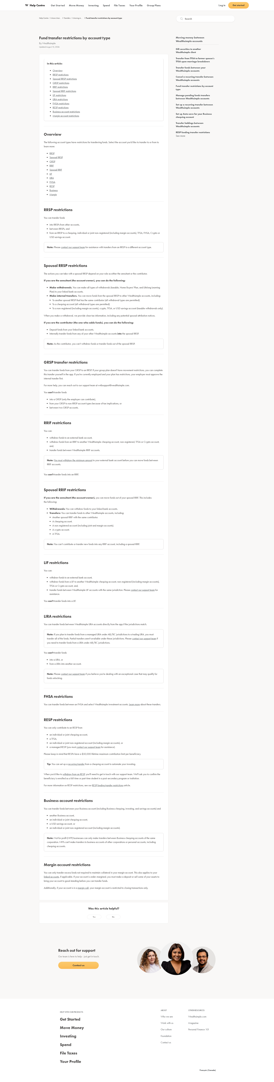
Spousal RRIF (56, 169)
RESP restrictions (60, 107)
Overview (58, 70)
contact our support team (73, 247)
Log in (222, 5)
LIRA (52, 178)
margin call (83, 887)
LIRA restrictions (60, 99)
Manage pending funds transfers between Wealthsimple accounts (193, 97)
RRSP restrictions (60, 74)
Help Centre (44, 18)
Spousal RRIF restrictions (64, 91)
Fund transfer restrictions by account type (104, 18)
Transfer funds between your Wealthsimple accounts (191, 69)
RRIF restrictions (60, 87)
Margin (53, 194)
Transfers (67, 18)
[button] (94, 917)
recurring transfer (76, 764)
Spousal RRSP (56, 157)
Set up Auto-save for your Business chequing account (194, 115)
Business (54, 190)
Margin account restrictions (66, 115)
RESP (52, 186)
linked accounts (51, 876)
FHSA (52, 182)
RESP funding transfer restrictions (107, 785)
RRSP (52, 153)
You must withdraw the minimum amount (73, 460)
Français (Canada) (208, 1070)
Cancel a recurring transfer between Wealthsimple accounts (194, 78)
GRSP (52, 161)
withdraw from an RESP (74, 774)
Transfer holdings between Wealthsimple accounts (189, 125)
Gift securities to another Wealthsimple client (188, 51)
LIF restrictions (59, 95)
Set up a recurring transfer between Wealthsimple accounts (194, 106)
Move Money (56, 18)
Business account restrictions (66, 111)
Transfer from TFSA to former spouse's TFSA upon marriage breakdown (195, 60)
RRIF (52, 165)
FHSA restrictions (61, 103)
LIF (51, 174)
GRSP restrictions (61, 83)
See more (180, 135)
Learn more (134, 704)
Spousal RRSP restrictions (65, 78)
